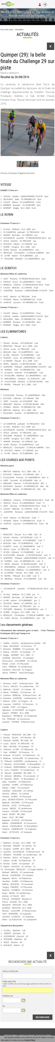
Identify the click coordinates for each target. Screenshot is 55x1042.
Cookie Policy (29, 1040)
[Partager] (44, 4)
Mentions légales (10, 1035)
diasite (48, 1035)
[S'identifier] (39, 4)
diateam (31, 1035)
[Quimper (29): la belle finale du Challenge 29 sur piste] (27, 132)
